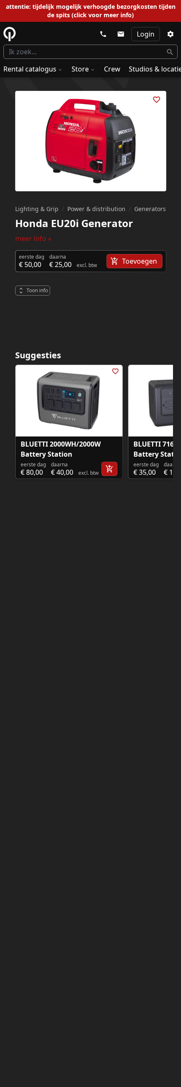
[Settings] (170, 34)
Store (80, 69)
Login (145, 34)
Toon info (37, 290)
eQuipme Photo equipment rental (9, 34)
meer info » (33, 238)
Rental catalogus (29, 69)
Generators (150, 209)
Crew (112, 69)
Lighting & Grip (37, 209)
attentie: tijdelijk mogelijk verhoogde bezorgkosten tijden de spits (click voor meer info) (91, 11)
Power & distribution (96, 209)
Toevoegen (139, 261)
